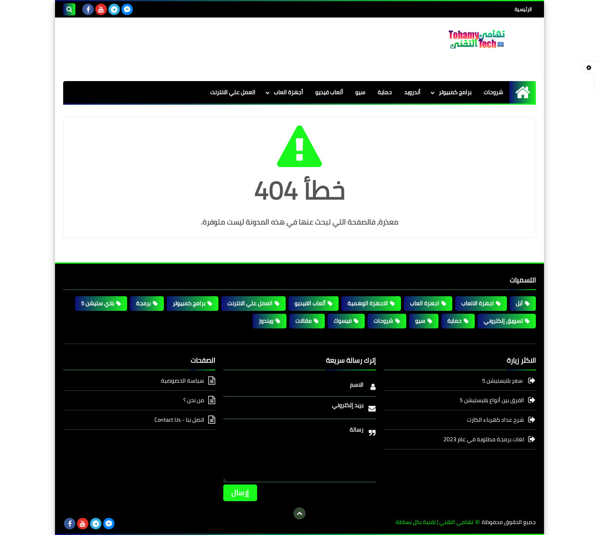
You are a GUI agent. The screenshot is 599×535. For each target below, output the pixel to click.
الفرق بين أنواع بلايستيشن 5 (492, 400)
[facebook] (88, 9)
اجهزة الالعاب (477, 303)
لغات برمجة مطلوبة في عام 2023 (483, 439)
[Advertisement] (211, 48)
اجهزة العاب (424, 303)
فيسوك (343, 320)
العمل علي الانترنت (232, 92)
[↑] (299, 513)
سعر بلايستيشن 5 (503, 381)
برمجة (143, 303)
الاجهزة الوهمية (368, 303)
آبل (519, 303)
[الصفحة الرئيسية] (522, 92)
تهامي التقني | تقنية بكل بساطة (434, 522)
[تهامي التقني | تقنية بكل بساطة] (477, 39)
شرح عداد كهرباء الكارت (495, 419)
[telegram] (114, 9)
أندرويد (412, 92)
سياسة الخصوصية (182, 381)
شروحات (493, 92)
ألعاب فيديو (329, 92)
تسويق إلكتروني (503, 320)
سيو (360, 92)
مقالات (303, 320)
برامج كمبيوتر (455, 92)
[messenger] (127, 9)
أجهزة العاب (288, 92)
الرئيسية (523, 9)
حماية (385, 92)
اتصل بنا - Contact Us (179, 419)
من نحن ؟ (193, 400)
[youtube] (101, 9)
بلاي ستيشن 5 (97, 303)
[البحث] (69, 9)
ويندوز (266, 320)
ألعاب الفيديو (310, 303)
